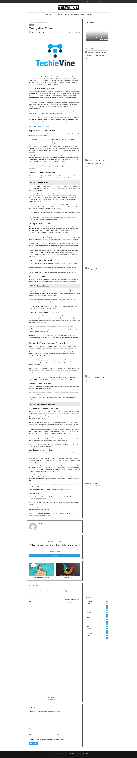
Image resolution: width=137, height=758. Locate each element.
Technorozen (90, 601)
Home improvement (75, 14)
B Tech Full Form (99, 483)
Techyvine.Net (50, 697)
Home (46, 14)
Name (30, 728)
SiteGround (85, 753)
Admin (40, 523)
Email (30, 734)
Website (57, 734)
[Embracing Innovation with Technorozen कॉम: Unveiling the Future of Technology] (90, 213)
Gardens (89, 628)
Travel (88, 624)
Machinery (89, 633)
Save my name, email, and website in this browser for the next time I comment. (47, 739)
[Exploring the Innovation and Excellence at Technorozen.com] (90, 105)
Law (88, 621)
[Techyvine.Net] (55, 642)
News (55, 14)
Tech (51, 14)
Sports (82, 14)
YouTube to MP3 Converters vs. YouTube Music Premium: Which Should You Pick (97, 37)
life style (66, 14)
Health (88, 617)
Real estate (89, 635)
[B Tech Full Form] (90, 536)
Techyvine (36, 22)
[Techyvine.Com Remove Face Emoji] (72, 593)
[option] (97, 33)
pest (88, 630)
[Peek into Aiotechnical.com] (90, 320)
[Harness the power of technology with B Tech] (90, 428)
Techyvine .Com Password (42, 126)
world (88, 603)
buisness (60, 14)
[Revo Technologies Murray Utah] (37, 594)
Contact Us (89, 14)
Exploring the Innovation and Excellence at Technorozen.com (101, 54)
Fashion (89, 637)
